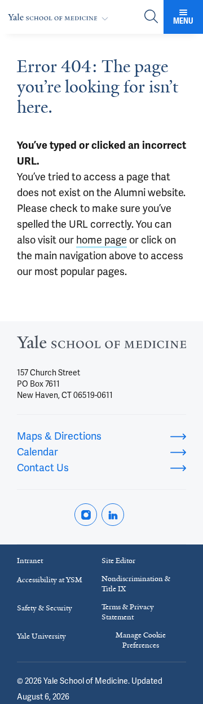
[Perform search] (151, 17)
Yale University (41, 636)
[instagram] (85, 514)
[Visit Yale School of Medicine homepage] (101, 345)
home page (101, 239)
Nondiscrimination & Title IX (136, 584)
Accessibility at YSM (49, 580)
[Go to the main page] (60, 17)
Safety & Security (44, 608)
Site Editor (118, 560)
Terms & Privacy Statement (128, 612)
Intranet (30, 560)
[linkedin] (113, 514)
